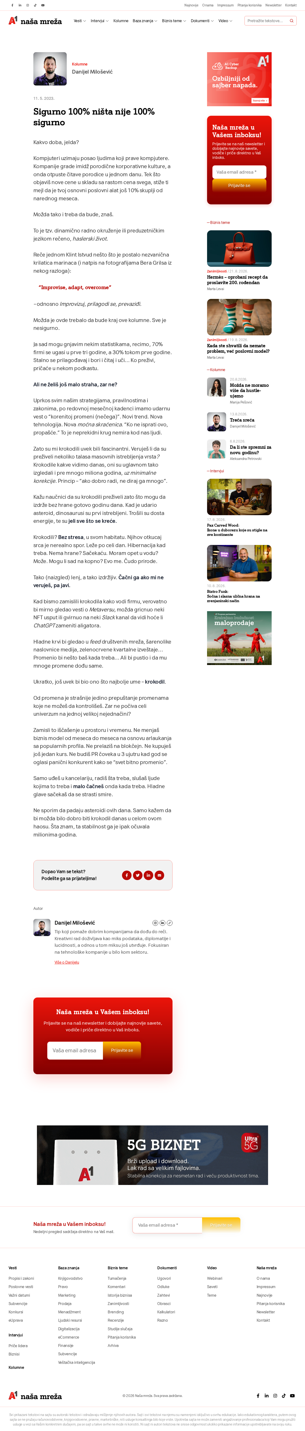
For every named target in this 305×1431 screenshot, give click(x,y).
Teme (211, 1295)
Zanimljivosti (217, 271)
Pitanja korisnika (250, 5)
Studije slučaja (120, 1329)
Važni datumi (19, 1295)
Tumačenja (117, 1278)
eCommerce (68, 1337)
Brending (116, 1312)
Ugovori (164, 1278)
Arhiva (113, 1345)
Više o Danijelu (67, 962)
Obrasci (164, 1303)
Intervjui (97, 21)
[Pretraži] (292, 21)
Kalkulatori (166, 1312)
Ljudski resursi (70, 1320)
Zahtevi (163, 1295)
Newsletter (273, 5)
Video (223, 21)
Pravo (63, 1287)
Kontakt (290, 5)
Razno (162, 1320)
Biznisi (14, 1354)
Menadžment (69, 1312)
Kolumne (120, 21)
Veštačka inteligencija (76, 1362)
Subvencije (18, 1303)
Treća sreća (242, 420)
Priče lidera (18, 1346)
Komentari (116, 1287)
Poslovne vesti (21, 1287)
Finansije (65, 1345)
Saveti (212, 1287)
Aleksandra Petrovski (246, 459)
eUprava (16, 1320)
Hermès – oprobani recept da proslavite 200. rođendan (237, 279)
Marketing (67, 1295)
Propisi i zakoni (21, 1278)
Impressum (225, 5)
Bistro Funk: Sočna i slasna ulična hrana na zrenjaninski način (233, 596)
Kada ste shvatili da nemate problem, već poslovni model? (238, 348)
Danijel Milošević (75, 923)
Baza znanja (143, 21)
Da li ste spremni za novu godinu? (250, 449)
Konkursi (16, 1312)
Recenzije (116, 1320)
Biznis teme (172, 21)
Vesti (78, 21)
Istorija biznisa (120, 1295)
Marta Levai (215, 289)
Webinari (214, 1278)
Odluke (163, 1287)
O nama (208, 5)
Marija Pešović (241, 402)
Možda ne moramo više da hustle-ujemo (249, 391)
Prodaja (64, 1303)
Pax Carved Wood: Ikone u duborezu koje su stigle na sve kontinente (237, 530)
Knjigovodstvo (70, 1278)
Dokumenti (200, 21)
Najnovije (191, 5)
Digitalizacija (69, 1329)
